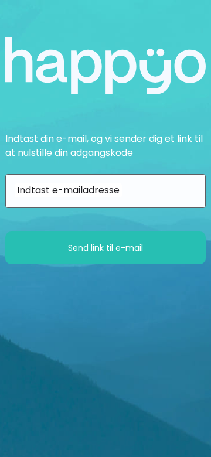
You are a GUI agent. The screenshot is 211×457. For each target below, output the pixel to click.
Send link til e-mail (105, 248)
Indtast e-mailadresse (68, 190)
